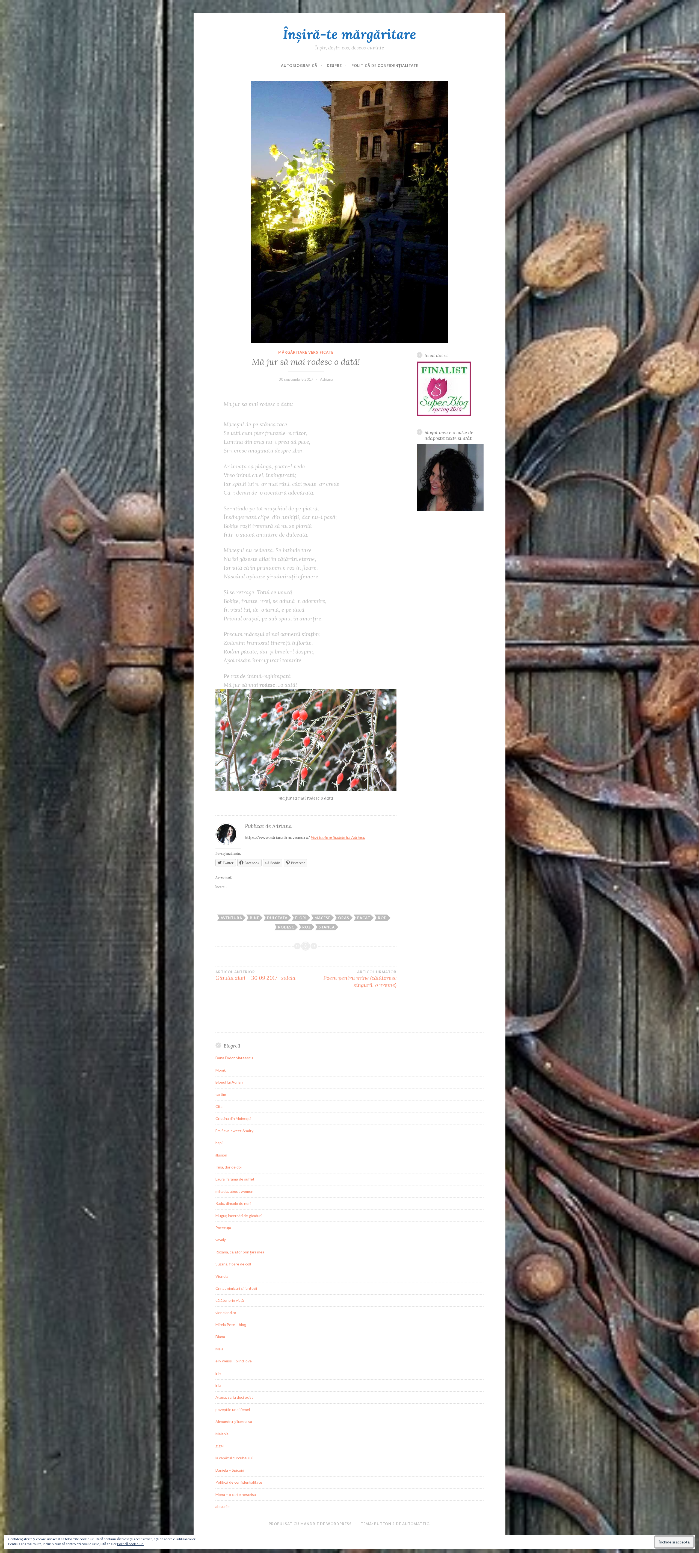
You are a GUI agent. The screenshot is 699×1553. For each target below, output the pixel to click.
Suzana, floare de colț (233, 1264)
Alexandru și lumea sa (233, 1421)
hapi (219, 1142)
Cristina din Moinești (233, 1118)
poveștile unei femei (232, 1409)
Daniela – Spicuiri (229, 1470)
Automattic (415, 1524)
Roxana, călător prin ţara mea (239, 1252)
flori (301, 918)
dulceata (277, 918)
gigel (219, 1445)
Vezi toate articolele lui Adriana (338, 837)
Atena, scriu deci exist (234, 1397)
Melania (222, 1433)
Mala (219, 1349)
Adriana (326, 379)
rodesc (286, 927)
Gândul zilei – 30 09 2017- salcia (255, 975)
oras (343, 918)
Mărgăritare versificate (305, 352)
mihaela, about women (234, 1191)
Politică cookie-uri (130, 1544)
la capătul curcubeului (234, 1458)
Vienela (221, 1276)
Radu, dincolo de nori (233, 1203)
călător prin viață (229, 1300)
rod (382, 918)
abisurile (222, 1506)
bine (254, 918)
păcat (363, 918)
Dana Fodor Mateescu (234, 1057)
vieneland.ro (225, 1312)
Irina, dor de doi (228, 1167)
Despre (334, 65)
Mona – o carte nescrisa (235, 1494)
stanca (327, 927)
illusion (221, 1155)
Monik (220, 1070)
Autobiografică (299, 65)
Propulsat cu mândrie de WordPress (310, 1524)
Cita (219, 1106)
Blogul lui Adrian (229, 1082)
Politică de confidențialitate (384, 65)
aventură (231, 918)
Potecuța (223, 1227)
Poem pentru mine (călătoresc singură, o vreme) (359, 979)
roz (306, 927)
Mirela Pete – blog (230, 1324)
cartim (220, 1094)
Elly (218, 1373)
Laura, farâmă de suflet (234, 1179)
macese (322, 918)
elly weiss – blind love (233, 1361)
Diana (220, 1336)
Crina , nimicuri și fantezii (236, 1288)
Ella (218, 1385)
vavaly (220, 1239)
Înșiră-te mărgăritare (349, 34)
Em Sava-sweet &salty (234, 1130)
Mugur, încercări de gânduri (238, 1215)
